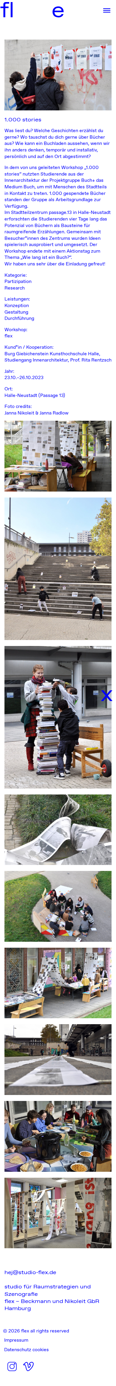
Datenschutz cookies (26, 1349)
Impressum (16, 1340)
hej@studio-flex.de (30, 1272)
